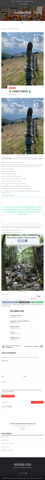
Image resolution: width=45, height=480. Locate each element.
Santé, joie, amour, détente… (7, 443)
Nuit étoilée (12, 332)
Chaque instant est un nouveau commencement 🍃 (20, 321)
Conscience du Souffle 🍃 (15, 337)
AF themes (41, 478)
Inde (18, 296)
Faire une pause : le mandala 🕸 (16, 315)
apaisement (6, 304)
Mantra (39, 298)
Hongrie (14, 300)
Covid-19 (20, 296)
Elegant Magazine (33, 478)
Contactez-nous (19, 1)
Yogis (41, 296)
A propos (13, 1)
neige (13, 298)
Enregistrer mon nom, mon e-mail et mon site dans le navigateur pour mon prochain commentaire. (21, 390)
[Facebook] (21, 428)
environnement (8, 298)
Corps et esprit (13, 304)
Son (14, 87)
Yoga (38, 296)
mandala (11, 300)
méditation (3, 300)
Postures (16, 296)
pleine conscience (19, 298)
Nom (2, 376)
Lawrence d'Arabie (26, 296)
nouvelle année (3, 298)
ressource (11, 298)
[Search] (41, 22)
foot (11, 296)
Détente (11, 87)
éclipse (4, 296)
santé (36, 298)
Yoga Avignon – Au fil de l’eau (7, 450)
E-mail (25, 376)
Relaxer (16, 298)
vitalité (2, 296)
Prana (34, 296)
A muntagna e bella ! (5, 446)
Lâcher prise (31, 296)
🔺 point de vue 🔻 (5, 440)
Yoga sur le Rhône (5, 436)
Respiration (7, 300)
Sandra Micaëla (13, 94)
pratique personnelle (27, 298)
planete (23, 296)
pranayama (41, 298)
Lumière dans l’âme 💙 (14, 326)
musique (10, 296)
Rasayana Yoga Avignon (20, 300)
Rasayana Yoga (22, 13)
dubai (8, 296)
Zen (36, 296)
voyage (14, 296)
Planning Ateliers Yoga (28, 1)
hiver (6, 296)
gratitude (23, 298)
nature (27, 300)
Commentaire (5, 360)
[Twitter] (23, 428)
